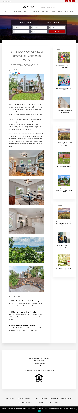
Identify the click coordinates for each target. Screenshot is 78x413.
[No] (76, 409)
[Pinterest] (19, 72)
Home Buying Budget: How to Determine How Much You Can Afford (64, 190)
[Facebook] (10, 72)
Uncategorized (14, 64)
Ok (39, 410)
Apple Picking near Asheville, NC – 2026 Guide (64, 66)
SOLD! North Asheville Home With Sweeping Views (26, 301)
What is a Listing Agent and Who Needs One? (64, 269)
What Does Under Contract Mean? (64, 167)
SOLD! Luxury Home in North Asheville (22, 325)
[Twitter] (13, 72)
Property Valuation (53, 22)
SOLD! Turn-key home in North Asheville (22, 312)
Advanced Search (25, 22)
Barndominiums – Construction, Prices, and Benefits (64, 111)
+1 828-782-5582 (7, 1)
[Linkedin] (16, 72)
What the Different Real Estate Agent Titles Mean (64, 246)
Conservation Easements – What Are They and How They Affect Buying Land (64, 143)
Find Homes (56, 32)
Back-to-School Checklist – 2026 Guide (64, 89)
